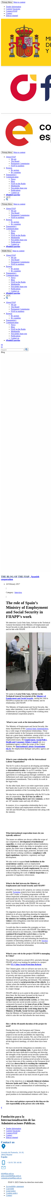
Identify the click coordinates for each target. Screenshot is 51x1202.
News (13, 179)
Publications (15, 190)
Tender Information (13, 7)
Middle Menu (6, 251)
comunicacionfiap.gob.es (11, 1178)
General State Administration (37, 729)
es (2, 347)
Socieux (45, 941)
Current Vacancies (13, 9)
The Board (15, 161)
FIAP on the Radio (18, 184)
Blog (13, 181)
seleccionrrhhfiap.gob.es (11, 1176)
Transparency (11, 175)
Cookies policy (12, 1193)
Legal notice (11, 1191)
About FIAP (11, 157)
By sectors (15, 170)
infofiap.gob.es (7, 1173)
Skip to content (19, 2)
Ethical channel (12, 16)
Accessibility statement (15, 1186)
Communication (12, 177)
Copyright (10, 1189)
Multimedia (15, 186)
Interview (18, 592)
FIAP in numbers (17, 166)
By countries (16, 172)
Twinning (16, 892)
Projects (9, 168)
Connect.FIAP (11, 11)
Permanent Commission (20, 163)
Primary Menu (7, 2)
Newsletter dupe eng (19, 188)
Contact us (15, 192)
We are (13, 159)
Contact (9, 13)
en (2, 344)
